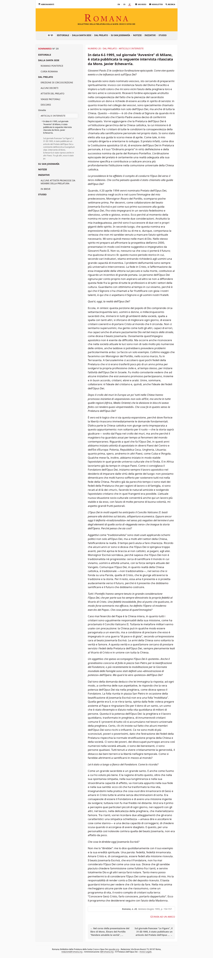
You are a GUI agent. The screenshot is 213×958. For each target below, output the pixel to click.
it (129, 4)
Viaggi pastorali (50, 99)
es (124, 4)
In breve (45, 188)
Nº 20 (55, 48)
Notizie (137, 35)
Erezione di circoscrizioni (57, 82)
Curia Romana (49, 71)
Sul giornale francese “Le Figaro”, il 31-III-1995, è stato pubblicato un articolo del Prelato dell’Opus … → (153, 931)
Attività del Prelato (52, 93)
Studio (162, 35)
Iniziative (150, 35)
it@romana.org (106, 951)
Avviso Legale (145, 951)
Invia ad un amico (164, 917)
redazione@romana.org (71, 951)
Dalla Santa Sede (81, 35)
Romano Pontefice (52, 65)
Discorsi (46, 104)
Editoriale (63, 35)
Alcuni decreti (49, 87)
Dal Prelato (101, 35)
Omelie (42, 110)
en (119, 4)
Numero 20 (94, 48)
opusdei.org (113, 949)
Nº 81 (50, 35)
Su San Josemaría (120, 35)
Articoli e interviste (53, 115)
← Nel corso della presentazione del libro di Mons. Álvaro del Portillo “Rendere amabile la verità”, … (109, 931)
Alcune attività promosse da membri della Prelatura (58, 182)
